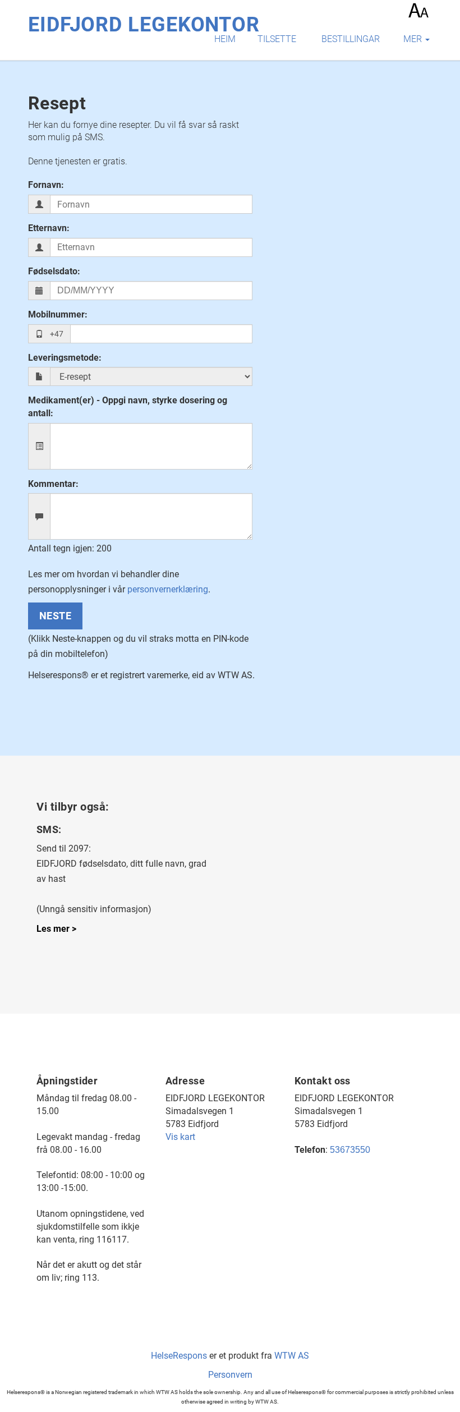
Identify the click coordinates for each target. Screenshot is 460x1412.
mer (413, 39)
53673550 (350, 1150)
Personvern (230, 1374)
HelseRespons (179, 1355)
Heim (225, 39)
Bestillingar (350, 39)
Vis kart (180, 1137)
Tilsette (276, 39)
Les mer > (56, 928)
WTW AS (291, 1355)
